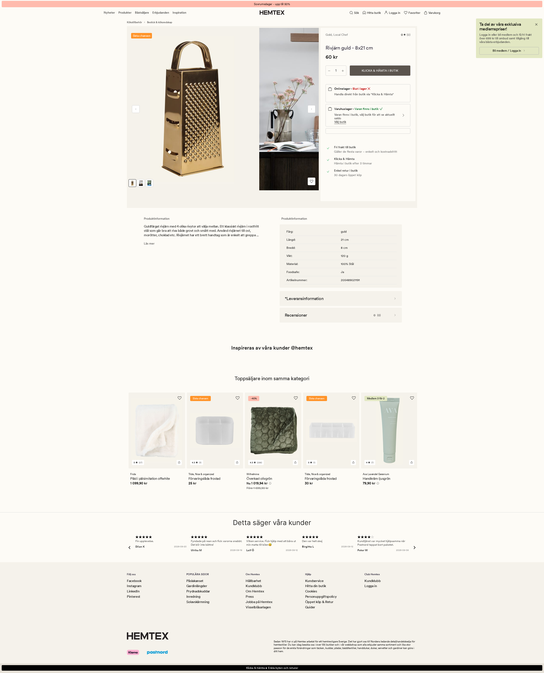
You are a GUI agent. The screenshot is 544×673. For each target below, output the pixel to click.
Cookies (311, 591)
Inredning (193, 597)
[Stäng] (536, 24)
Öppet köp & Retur (319, 602)
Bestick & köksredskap (159, 22)
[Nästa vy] (311, 109)
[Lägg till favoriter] (311, 181)
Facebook (134, 581)
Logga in (370, 586)
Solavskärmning (198, 602)
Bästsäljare (142, 12)
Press (250, 597)
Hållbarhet (253, 581)
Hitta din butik (315, 586)
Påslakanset (194, 581)
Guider (310, 607)
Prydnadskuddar (198, 591)
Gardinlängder (196, 586)
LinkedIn (133, 591)
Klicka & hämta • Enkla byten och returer (272, 668)
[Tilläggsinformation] (269, 484)
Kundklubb (254, 586)
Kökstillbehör (134, 22)
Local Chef (340, 34)
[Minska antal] (329, 70)
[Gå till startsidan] (272, 12)
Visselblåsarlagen (258, 607)
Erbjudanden (160, 12)
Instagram (134, 586)
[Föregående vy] (136, 109)
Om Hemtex (255, 591)
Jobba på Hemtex (259, 602)
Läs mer (149, 243)
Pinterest (133, 597)
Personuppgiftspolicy (321, 597)
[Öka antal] (342, 70)
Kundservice (314, 581)
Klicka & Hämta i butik (380, 70)
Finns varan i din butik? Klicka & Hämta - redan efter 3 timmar (272, 4)
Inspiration (179, 12)
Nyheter (109, 12)
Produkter (125, 12)
